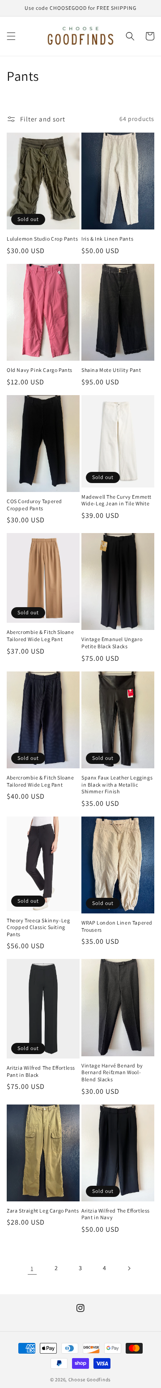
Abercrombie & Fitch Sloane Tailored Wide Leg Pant (40, 635)
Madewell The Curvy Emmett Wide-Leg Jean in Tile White (116, 500)
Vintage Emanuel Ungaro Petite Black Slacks (111, 643)
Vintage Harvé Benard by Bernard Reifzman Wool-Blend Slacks (112, 1072)
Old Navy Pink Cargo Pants (39, 370)
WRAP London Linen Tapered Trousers (117, 926)
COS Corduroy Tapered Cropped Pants (34, 505)
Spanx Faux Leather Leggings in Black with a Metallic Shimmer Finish (117, 784)
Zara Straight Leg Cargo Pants (43, 1210)
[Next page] (129, 1268)
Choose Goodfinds (89, 1379)
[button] (11, 36)
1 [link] (32, 1268)
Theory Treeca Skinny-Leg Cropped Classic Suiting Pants (38, 927)
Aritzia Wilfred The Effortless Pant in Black (41, 1071)
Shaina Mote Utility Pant (111, 370)
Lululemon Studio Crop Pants (42, 238)
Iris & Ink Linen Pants (107, 238)
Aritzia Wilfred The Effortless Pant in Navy (115, 1214)
